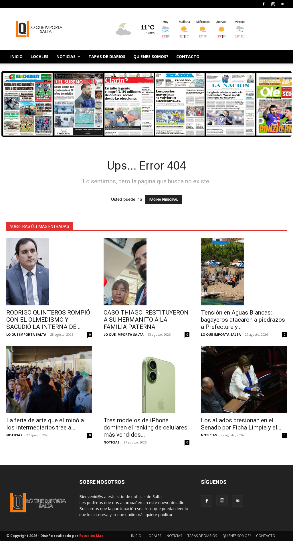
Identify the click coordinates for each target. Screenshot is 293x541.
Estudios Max (91, 535)
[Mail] (282, 4)
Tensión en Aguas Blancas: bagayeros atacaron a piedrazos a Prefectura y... (243, 319)
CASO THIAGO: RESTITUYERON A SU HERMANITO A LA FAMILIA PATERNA (146, 319)
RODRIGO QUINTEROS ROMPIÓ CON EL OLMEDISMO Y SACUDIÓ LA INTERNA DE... (48, 319)
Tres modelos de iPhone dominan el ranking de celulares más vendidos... (145, 427)
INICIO (16, 56)
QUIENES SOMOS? (150, 56)
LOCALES (39, 56)
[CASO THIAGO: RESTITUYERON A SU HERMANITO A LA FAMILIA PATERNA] (146, 271)
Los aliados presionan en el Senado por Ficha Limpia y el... (241, 424)
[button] (9, 104)
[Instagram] (273, 4)
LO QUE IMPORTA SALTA (26, 334)
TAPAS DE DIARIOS (106, 56)
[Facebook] (263, 4)
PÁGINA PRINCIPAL (163, 200)
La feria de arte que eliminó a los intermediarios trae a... (45, 424)
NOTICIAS (66, 56)
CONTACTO (187, 56)
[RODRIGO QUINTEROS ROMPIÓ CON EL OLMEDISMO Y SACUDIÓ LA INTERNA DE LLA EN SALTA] (49, 271)
